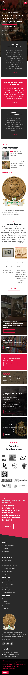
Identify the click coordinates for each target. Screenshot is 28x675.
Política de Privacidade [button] (9, 668)
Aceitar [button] (5, 672)
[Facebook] (11, 643)
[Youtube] (7, 643)
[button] (25, 3)
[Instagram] (4, 643)
